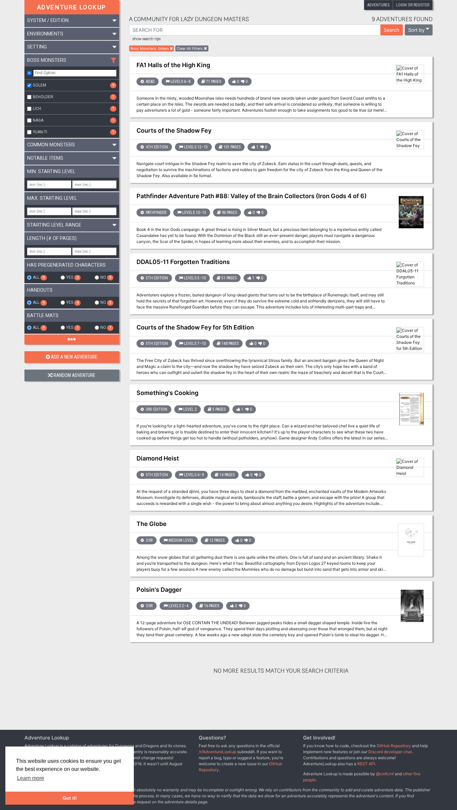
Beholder (73, 97)
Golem (73, 85)
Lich (73, 108)
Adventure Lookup (71, 7)
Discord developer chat (390, 751)
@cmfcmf (385, 773)
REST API (366, 763)
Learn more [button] (30, 778)
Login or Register (412, 5)
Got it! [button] (70, 798)
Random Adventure (74, 375)
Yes (72, 277)
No (105, 277)
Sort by (416, 30)
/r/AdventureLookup (217, 751)
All (38, 277)
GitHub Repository (394, 745)
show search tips (146, 39)
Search (391, 30)
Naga (73, 120)
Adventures (378, 5)
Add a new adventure (74, 357)
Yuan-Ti (73, 132)
